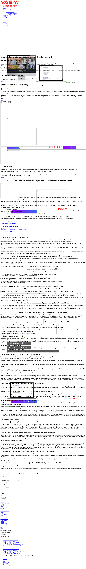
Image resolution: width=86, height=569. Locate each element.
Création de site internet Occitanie (9, 552)
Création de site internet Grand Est (10, 550)
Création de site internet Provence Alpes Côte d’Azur (13, 551)
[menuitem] (44, 8)
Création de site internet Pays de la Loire (11, 547)
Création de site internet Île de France (10, 540)
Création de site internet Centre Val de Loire (11, 542)
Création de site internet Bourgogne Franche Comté (13, 544)
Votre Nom (4, 480)
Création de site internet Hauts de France (11, 549)
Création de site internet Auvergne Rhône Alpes (12, 545)
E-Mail (3, 482)
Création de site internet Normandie (10, 538)
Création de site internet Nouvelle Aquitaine (11, 553)
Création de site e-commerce (10, 226)
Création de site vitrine (8, 223)
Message (4, 493)
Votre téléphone (5, 484)
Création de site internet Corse (9, 541)
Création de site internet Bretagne (9, 543)
